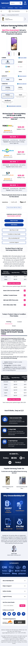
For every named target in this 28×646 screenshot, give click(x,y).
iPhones (3, 7)
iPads (16, 7)
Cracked (19, 322)
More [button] (21, 7)
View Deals (14, 225)
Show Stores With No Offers (14, 207)
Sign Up (22, 605)
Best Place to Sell (14, 230)
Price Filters (14, 220)
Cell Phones (10, 7)
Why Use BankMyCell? (14, 238)
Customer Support (14, 242)
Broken (14, 326)
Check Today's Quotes (14, 283)
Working (8, 321)
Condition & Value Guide (14, 234)
